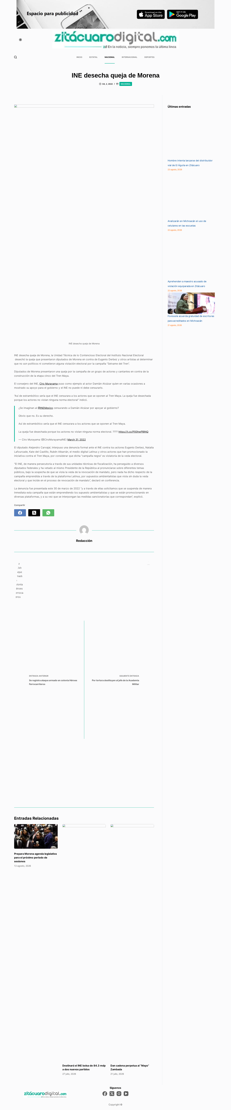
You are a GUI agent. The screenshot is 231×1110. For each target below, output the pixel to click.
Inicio (79, 57)
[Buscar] (15, 57)
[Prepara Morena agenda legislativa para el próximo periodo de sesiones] (36, 836)
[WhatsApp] (48, 512)
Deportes (149, 57)
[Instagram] (119, 1093)
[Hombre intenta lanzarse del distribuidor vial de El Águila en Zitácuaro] (191, 134)
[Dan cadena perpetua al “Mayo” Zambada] (132, 942)
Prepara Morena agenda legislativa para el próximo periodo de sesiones (35, 857)
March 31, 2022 (76, 439)
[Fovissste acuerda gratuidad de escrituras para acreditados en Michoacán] (191, 303)
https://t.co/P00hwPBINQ (133, 431)
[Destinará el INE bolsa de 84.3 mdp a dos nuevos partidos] (84, 942)
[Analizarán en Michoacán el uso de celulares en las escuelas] (191, 195)
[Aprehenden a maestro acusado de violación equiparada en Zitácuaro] (191, 255)
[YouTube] (126, 1093)
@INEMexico (45, 407)
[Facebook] (20, 512)
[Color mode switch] (20, 39)
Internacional (129, 57)
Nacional (110, 57)
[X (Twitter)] (34, 512)
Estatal (93, 57)
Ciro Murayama (48, 383)
